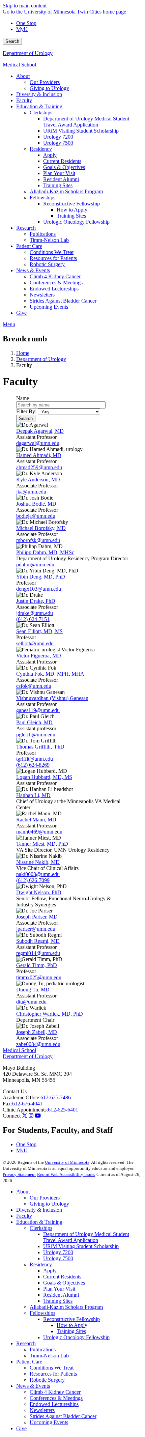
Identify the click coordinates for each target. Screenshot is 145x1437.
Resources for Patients (53, 1374)
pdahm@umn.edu (35, 564)
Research (26, 1343)
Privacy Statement (19, 1174)
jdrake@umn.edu (34, 613)
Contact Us (15, 1091)
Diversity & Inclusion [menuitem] (39, 94)
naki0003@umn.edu (38, 874)
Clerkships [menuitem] (41, 112)
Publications (43, 1349)
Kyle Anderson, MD (38, 479)
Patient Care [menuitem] (29, 246)
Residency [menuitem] (41, 149)
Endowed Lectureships (54, 1404)
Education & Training (39, 1222)
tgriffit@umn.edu (34, 759)
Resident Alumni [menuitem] (61, 179)
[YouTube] (38, 1116)
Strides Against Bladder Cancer (63, 1416)
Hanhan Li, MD (33, 795)
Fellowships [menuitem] (42, 197)
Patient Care (29, 1361)
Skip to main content (25, 5)
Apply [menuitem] (50, 155)
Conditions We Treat (52, 1368)
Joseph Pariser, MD (37, 917)
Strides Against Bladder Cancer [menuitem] (63, 301)
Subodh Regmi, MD (38, 941)
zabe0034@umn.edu (38, 1044)
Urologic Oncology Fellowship (76, 1337)
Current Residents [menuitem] (62, 161)
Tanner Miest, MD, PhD (42, 844)
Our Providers (45, 1198)
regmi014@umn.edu (38, 953)
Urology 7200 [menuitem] (58, 137)
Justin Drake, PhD (35, 601)
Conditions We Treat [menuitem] (52, 252)
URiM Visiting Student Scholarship (81, 1246)
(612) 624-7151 (33, 619)
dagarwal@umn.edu (37, 443)
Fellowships (42, 1313)
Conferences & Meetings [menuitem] (56, 282)
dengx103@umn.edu (38, 589)
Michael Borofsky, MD (41, 528)
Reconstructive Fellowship (71, 1319)
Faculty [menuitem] (24, 100)
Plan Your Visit (59, 1289)
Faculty (24, 1216)
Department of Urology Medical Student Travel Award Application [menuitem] (86, 122)
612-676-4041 (27, 1103)
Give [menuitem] (21, 313)
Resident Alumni (61, 1295)
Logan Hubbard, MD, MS (44, 777)
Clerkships (41, 1228)
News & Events (33, 1386)
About (23, 1191)
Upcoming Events (49, 1422)
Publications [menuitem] (43, 234)
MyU (22, 29)
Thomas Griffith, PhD (40, 747)
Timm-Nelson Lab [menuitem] (49, 240)
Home (22, 353)
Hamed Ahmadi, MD (38, 455)
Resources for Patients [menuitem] (53, 258)
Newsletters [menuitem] (42, 295)
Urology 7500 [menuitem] (58, 143)
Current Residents (62, 1276)
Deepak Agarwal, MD (40, 431)
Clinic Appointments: (25, 1109)
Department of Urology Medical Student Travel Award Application (86, 1237)
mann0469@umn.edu (39, 832)
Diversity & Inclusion (39, 1210)
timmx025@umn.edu (38, 977)
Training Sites (57, 1301)
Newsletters (42, 1410)
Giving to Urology (49, 1204)
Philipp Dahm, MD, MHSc (45, 552)
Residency (41, 1264)
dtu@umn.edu (31, 1002)
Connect (12, 1116)
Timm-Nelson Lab (49, 1355)
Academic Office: (21, 1097)
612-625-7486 (55, 1097)
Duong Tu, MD (33, 989)
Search (12, 41)
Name (22, 398)
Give (21, 1428)
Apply (50, 1270)
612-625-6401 (63, 1109)
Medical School (19, 64)
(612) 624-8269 (33, 765)
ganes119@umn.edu (38, 710)
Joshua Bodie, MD (36, 504)
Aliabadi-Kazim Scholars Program (66, 1307)
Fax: (7, 1103)
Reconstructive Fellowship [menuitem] (71, 203)
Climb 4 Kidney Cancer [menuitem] (55, 276)
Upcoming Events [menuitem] (49, 307)
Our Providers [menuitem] (45, 82)
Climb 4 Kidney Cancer (55, 1392)
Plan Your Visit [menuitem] (59, 173)
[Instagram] (31, 1116)
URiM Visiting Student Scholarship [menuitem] (81, 131)
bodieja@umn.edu (35, 516)
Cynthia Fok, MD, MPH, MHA (50, 674)
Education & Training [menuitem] (39, 106)
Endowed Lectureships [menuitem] (54, 288)
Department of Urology (28, 53)
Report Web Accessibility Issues (66, 1174)
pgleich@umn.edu (35, 734)
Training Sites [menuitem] (57, 185)
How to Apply (72, 1325)
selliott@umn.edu (35, 643)
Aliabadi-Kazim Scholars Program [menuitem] (66, 191)
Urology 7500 (58, 1258)
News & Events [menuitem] (33, 270)
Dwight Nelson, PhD (38, 892)
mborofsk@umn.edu (38, 540)
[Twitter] (24, 1116)
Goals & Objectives (64, 1283)
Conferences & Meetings (56, 1398)
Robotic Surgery (47, 1380)
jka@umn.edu (31, 492)
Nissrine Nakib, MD (38, 862)
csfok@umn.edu (33, 686)
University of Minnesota (67, 1162)
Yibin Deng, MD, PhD (40, 577)
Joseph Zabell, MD (36, 1032)
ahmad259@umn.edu (39, 467)
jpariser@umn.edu (35, 929)
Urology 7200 (58, 1252)
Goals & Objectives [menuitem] (64, 167)
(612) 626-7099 (33, 880)
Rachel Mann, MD (36, 819)
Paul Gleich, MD (34, 722)
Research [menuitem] (26, 228)
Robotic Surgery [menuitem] (47, 264)
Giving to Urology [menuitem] (49, 88)
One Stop (26, 23)
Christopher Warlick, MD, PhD (49, 1014)
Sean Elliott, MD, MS (39, 631)
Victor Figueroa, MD (38, 655)
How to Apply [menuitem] (72, 210)
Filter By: (26, 411)
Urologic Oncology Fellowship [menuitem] (76, 222)
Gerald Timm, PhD (36, 965)
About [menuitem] (23, 76)
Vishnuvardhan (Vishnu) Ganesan (52, 698)
